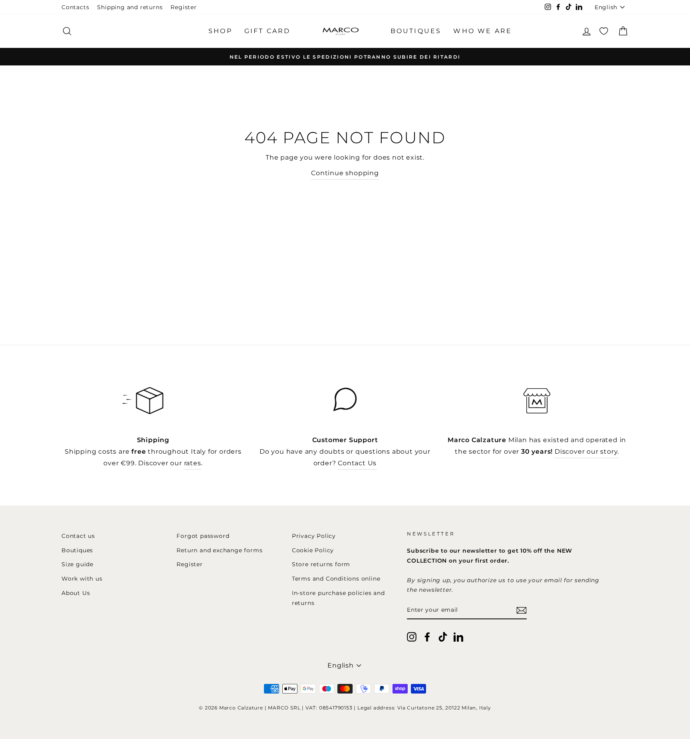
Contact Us (357, 463)
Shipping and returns (130, 7)
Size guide (77, 564)
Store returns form (321, 564)
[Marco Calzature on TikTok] (443, 636)
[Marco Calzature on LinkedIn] (458, 636)
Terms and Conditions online (336, 578)
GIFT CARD (267, 31)
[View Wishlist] (604, 31)
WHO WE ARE (482, 31)
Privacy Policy (314, 536)
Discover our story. (587, 451)
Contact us (78, 536)
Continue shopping (345, 173)
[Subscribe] (521, 610)
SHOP (220, 31)
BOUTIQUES (416, 31)
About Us (75, 593)
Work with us (82, 578)
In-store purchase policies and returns (338, 598)
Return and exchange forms (219, 550)
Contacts (75, 7)
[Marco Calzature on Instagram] (411, 636)
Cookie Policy (313, 550)
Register (183, 7)
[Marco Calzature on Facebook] (427, 636)
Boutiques (77, 550)
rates (192, 463)
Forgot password (202, 536)
